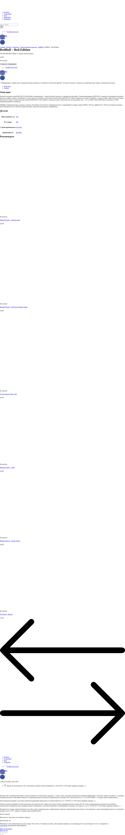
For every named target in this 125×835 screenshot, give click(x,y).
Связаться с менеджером (8, 64)
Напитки (16, 47)
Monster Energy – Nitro (7, 467)
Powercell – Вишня (6, 614)
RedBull (40, 47)
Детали (6, 88)
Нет (17, 122)
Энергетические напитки (28, 47)
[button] (6, 829)
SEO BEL (16, 792)
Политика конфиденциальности (10, 789)
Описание (7, 86)
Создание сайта (5, 792)
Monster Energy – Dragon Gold (10, 220)
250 (17, 117)
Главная (2, 47)
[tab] (64, 86)
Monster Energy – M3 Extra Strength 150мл (13, 307)
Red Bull (18, 132)
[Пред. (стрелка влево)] (1, 834)
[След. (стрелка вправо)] (3, 834)
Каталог (9, 47)
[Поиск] (1, 27)
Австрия (19, 127)
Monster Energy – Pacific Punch (10, 541)
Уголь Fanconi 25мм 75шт (8, 394)
